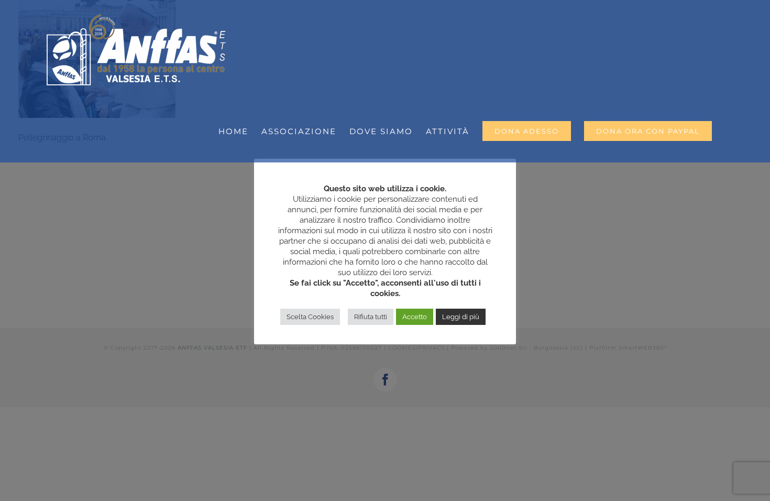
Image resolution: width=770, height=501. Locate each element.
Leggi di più (460, 317)
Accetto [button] (414, 317)
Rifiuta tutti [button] (370, 317)
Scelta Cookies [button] (310, 317)
